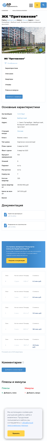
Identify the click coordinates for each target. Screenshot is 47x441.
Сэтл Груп (21, 114)
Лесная (25, 20)
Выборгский (12, 20)
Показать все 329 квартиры (12, 352)
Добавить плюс (10, 393)
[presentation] (36, 50)
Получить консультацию (17, 260)
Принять (16, 433)
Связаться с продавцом (13, 96)
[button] (26, 50)
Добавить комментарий (13, 370)
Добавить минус (33, 393)
